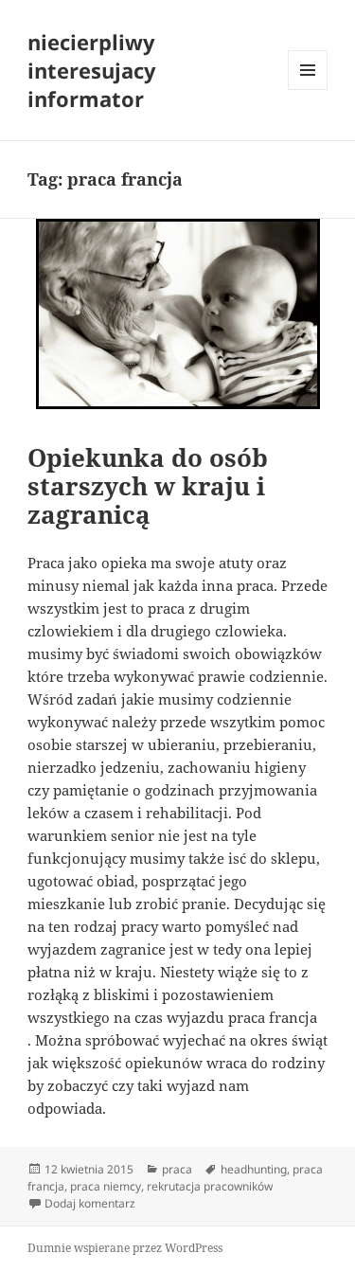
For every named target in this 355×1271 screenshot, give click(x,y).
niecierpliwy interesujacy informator (91, 70)
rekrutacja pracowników (210, 1186)
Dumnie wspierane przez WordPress (124, 1248)
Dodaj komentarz (89, 1203)
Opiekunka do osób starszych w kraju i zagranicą (147, 485)
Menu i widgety (308, 89)
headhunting (254, 1169)
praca (177, 1169)
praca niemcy (105, 1186)
